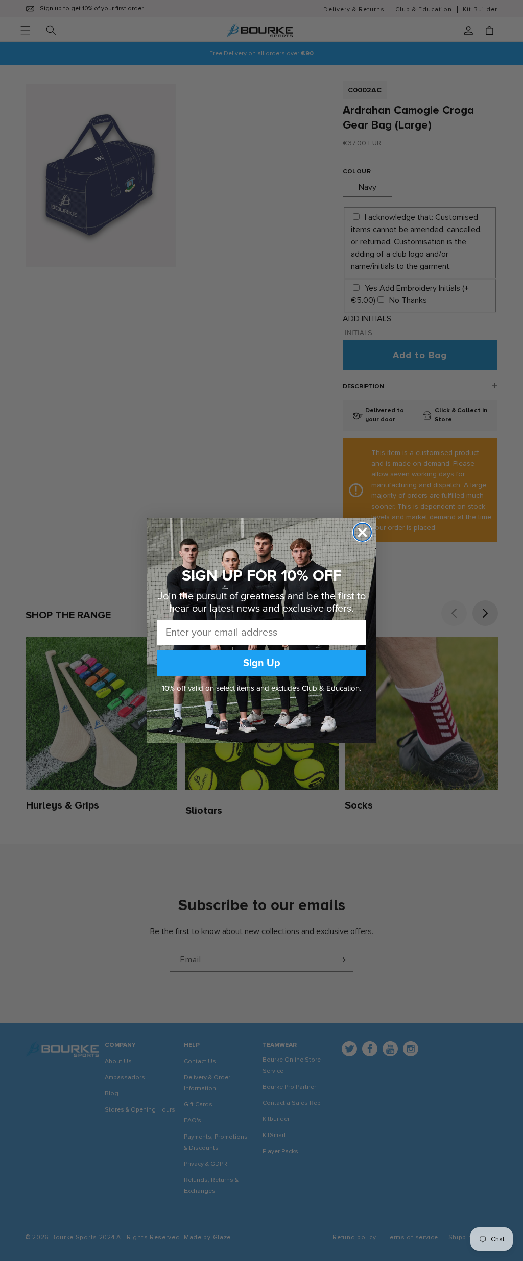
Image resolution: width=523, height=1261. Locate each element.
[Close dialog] (362, 532)
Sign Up (261, 663)
